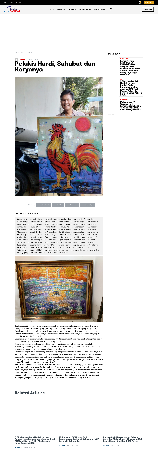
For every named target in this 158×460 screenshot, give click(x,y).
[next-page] (113, 115)
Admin (22, 59)
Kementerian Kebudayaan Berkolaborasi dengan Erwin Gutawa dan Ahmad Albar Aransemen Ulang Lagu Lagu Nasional (130, 68)
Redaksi (18, 447)
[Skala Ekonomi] (12, 9)
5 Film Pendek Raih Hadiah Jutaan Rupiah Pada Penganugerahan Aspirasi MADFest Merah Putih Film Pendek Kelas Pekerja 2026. (131, 88)
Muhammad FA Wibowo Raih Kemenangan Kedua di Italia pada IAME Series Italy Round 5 (130, 106)
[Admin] (17, 59)
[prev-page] (109, 115)
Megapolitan (26, 53)
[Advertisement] (79, 30)
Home (17, 53)
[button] (111, 9)
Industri (123, 79)
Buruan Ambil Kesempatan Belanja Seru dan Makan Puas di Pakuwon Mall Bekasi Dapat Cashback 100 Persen (122, 439)
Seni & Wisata (125, 58)
